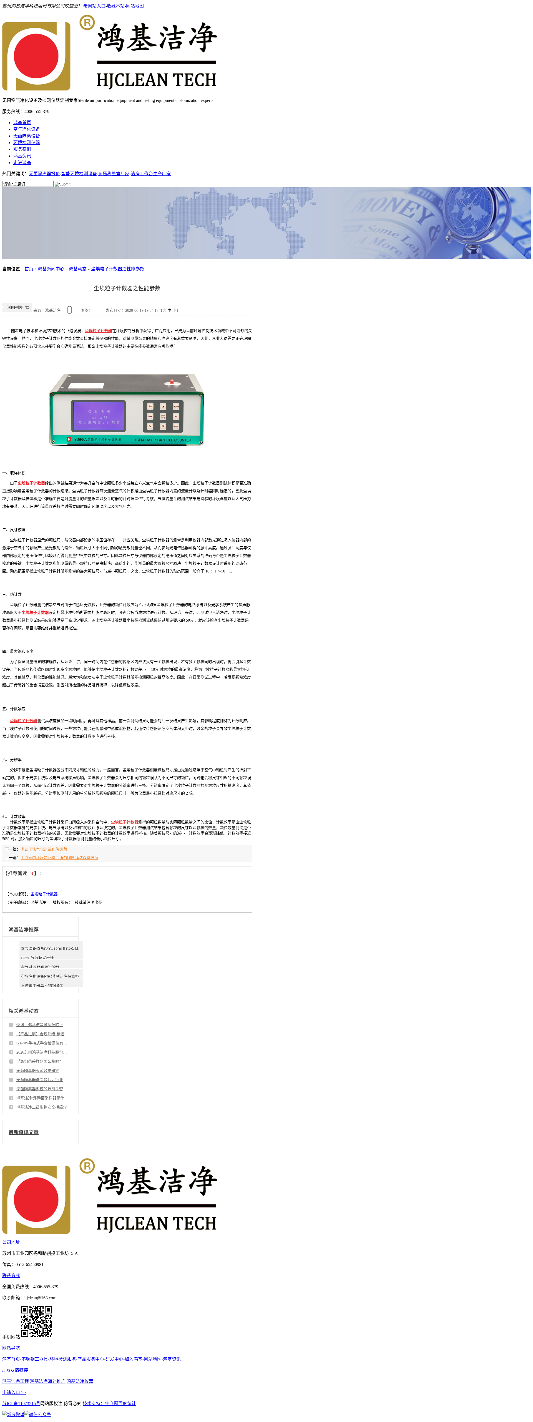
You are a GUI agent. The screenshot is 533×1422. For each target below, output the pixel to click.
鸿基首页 (22, 122)
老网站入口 (94, 6)
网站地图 (135, 6)
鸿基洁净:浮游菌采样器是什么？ (42, 1098)
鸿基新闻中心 (51, 269)
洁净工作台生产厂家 (151, 173)
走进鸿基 (22, 162)
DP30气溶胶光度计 (37, 958)
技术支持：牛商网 (100, 1403)
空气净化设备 (26, 129)
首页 (28, 269)
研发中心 (114, 1359)
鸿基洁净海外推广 (48, 1381)
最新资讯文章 (24, 1132)
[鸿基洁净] (109, 87)
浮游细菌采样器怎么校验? (38, 1061)
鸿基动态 (78, 269)
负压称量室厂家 (113, 173)
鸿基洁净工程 (15, 1381)
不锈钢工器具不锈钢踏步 (42, 985)
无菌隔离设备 (26, 136)
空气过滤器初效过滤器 (40, 967)
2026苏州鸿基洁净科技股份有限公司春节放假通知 (42, 1052)
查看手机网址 (70, 312)
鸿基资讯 (22, 156)
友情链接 (15, 1370)
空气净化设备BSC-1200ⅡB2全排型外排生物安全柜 (65, 949)
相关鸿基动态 (24, 1011)
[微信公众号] (37, 1414)
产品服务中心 (90, 1359)
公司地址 (11, 1242)
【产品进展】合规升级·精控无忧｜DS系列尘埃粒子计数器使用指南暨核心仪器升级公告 (42, 1034)
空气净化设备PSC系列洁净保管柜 (50, 976)
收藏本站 (116, 6)
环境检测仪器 (26, 142)
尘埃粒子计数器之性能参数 (117, 269)
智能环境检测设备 (79, 173)
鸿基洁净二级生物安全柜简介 (41, 1107)
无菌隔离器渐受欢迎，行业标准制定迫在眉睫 (42, 1080)
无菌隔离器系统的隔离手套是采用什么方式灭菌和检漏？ (42, 1089)
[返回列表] (17, 310)
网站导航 (11, 1348)
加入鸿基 (133, 1359)
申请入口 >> (14, 1392)
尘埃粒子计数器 (31, 483)
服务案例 (22, 149)
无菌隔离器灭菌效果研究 (37, 1071)
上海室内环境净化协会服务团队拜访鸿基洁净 (59, 858)
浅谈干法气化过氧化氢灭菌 (44, 849)
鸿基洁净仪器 (80, 1381)
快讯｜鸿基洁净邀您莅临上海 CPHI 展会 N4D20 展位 (42, 1025)
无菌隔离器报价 (44, 173)
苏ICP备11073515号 (21, 1403)
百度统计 (127, 1403)
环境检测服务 (62, 1359)
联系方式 (11, 1275)
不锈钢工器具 (34, 1359)
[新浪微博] (13, 1414)
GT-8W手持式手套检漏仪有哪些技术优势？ (42, 1043)
